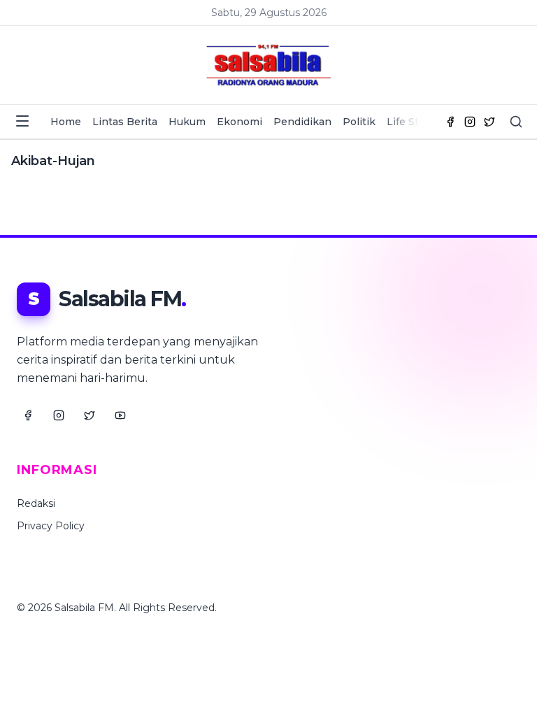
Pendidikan (302, 121)
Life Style (410, 121)
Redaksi (36, 503)
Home (65, 121)
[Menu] (22, 121)
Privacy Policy (51, 526)
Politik (359, 121)
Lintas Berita (124, 121)
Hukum (187, 121)
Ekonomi (239, 121)
